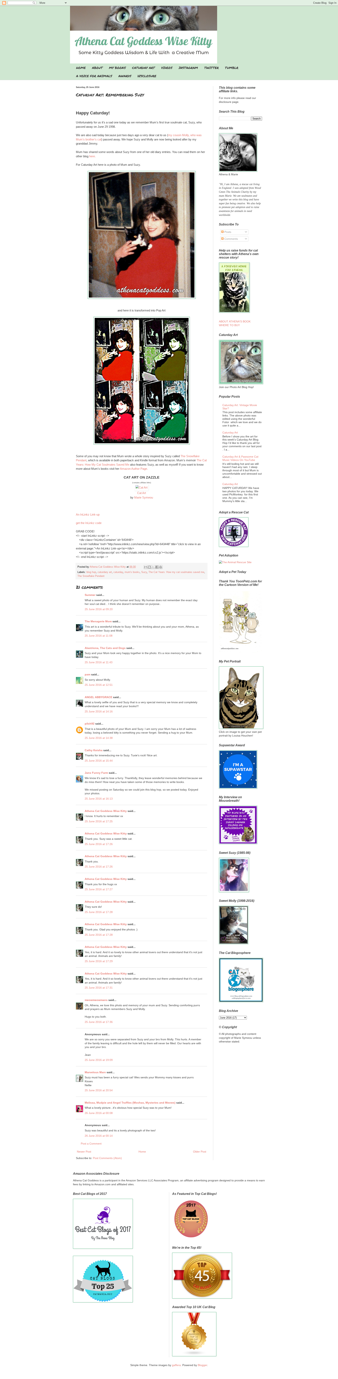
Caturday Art (230, 432)
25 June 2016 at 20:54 (99, 1090)
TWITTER (211, 67)
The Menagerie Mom (98, 621)
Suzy (144, 572)
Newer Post (84, 1151)
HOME (81, 67)
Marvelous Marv (95, 1072)
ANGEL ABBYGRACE (98, 697)
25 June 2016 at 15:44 (99, 760)
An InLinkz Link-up (88, 514)
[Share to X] (153, 567)
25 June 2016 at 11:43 (98, 662)
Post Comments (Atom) (107, 1158)
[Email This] (146, 567)
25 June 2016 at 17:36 (99, 1021)
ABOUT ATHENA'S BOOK (235, 321)
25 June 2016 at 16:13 (99, 798)
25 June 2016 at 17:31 (99, 987)
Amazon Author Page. (134, 468)
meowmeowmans (96, 1000)
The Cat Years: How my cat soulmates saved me (176, 572)
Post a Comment (91, 1143)
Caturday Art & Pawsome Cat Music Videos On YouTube (240, 458)
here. (92, 156)
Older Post (199, 1151)
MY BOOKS (117, 67)
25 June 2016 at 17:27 (99, 889)
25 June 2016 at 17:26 (99, 844)
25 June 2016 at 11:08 (98, 635)
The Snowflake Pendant (90, 576)
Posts (227, 231)
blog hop (91, 572)
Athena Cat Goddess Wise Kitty (106, 811)
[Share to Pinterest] (161, 567)
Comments (231, 238)
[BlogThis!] (149, 567)
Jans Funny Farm (96, 772)
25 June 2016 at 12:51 (99, 684)
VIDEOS (166, 67)
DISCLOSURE (147, 76)
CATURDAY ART (143, 67)
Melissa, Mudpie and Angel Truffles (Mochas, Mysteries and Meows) (130, 1102)
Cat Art (141, 493)
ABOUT (97, 67)
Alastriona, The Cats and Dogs (105, 648)
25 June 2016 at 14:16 (99, 711)
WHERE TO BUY (229, 325)
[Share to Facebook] (157, 567)
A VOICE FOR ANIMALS (94, 76)
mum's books (132, 572)
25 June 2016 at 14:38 (99, 737)
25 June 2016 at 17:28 (99, 912)
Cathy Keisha (93, 750)
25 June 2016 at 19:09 (99, 1059)
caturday (118, 572)
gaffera (176, 1365)
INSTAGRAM (188, 67)
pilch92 (89, 723)
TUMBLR (231, 67)
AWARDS (124, 76)
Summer (90, 594)
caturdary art (105, 572)
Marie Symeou (143, 497)
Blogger (202, 1365)
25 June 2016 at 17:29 (99, 961)
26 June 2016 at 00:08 (99, 1113)
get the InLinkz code (89, 523)
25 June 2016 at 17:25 (99, 821)
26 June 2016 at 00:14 (99, 1135)
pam (87, 674)
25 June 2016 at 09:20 (99, 609)
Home (142, 1151)
